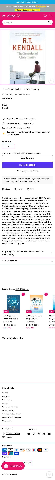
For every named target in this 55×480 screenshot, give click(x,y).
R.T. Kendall (7, 94)
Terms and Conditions (11, 414)
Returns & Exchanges (11, 417)
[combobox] (27, 22)
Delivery (5, 403)
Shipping (17, 153)
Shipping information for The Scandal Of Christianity (22, 253)
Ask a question (9, 260)
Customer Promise (10, 407)
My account (7, 421)
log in (36, 181)
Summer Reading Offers (27, 2)
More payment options (27, 171)
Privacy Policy (8, 410)
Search (5, 393)
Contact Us (7, 400)
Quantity (6, 141)
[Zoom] (51, 80)
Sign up (27, 181)
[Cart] (45, 16)
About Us (6, 396)
